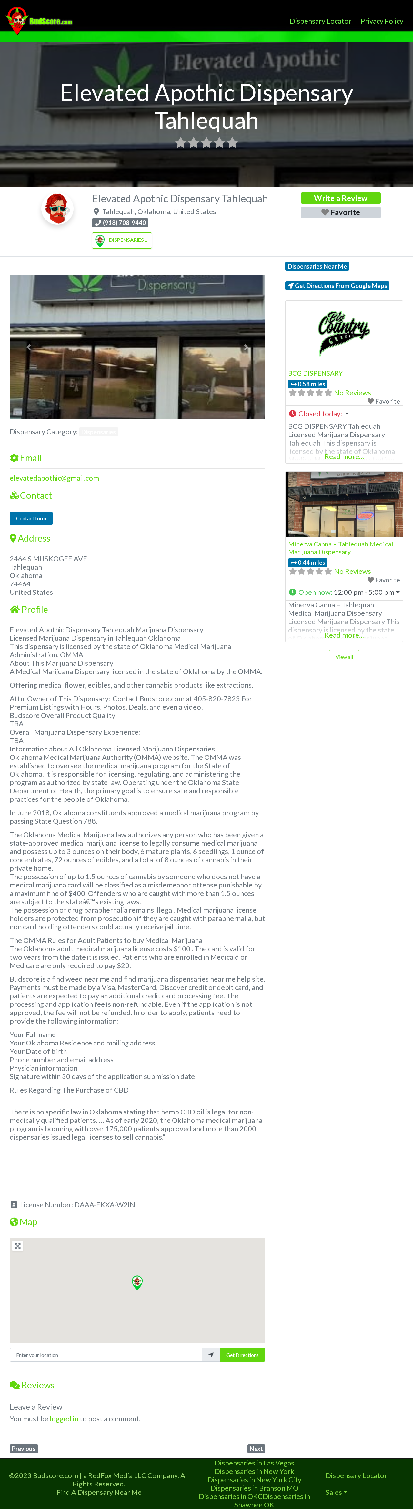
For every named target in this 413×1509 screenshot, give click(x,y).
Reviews (38, 1384)
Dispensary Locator (320, 20)
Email (31, 457)
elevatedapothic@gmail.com (54, 478)
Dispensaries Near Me (317, 266)
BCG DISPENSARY (315, 373)
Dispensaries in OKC (231, 1496)
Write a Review (341, 197)
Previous (23, 1448)
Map (28, 1221)
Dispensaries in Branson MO (254, 1488)
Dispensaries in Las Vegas (254, 1462)
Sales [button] (334, 1492)
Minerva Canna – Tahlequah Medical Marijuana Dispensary (340, 547)
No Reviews (352, 392)
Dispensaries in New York (254, 1471)
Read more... (344, 456)
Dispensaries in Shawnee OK (272, 1500)
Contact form (31, 518)
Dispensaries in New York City (254, 1479)
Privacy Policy (382, 20)
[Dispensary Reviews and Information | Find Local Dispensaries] (40, 20)
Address (34, 538)
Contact (36, 495)
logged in (64, 1418)
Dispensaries (126, 240)
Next (256, 1448)
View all (344, 657)
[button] (29, 347)
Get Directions (242, 1355)
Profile (34, 609)
